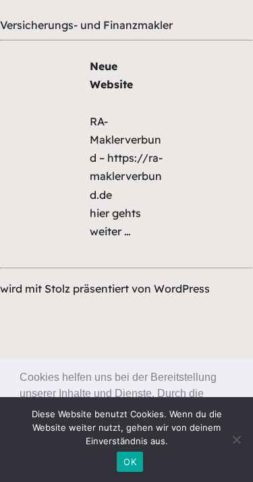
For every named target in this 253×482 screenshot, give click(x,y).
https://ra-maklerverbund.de (126, 176)
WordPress (182, 288)
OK (129, 461)
